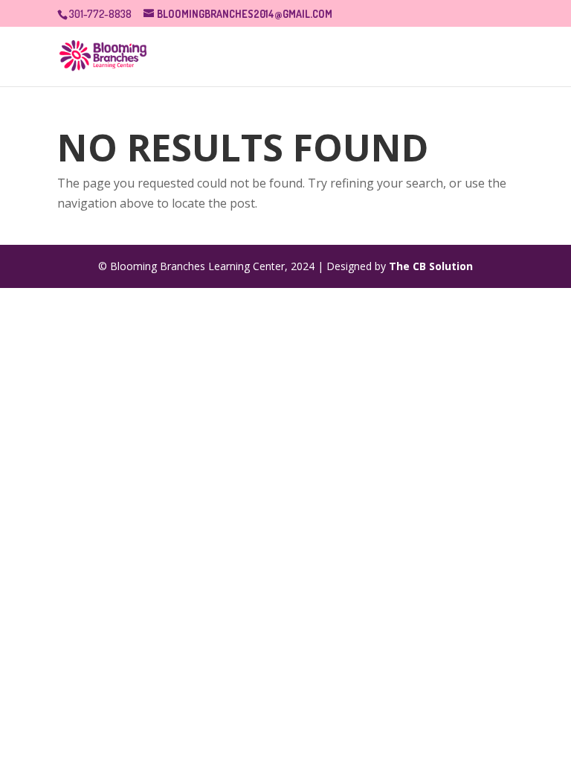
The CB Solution (431, 266)
